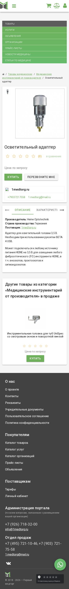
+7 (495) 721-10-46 (21, 543)
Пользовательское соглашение (27, 416)
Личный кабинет (16, 496)
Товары (10, 23)
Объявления (13, 36)
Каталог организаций (19, 456)
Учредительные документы (24, 409)
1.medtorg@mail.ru (39, 197)
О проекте (12, 389)
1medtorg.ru (20, 189)
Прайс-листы (13, 48)
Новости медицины (17, 54)
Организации (13, 42)
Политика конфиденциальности (27, 423)
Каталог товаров (16, 443)
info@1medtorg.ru (16, 529)
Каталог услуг (14, 449)
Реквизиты (13, 403)
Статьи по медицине (18, 60)
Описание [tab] (23, 209)
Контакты (12, 396)
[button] (65, 5)
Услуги (9, 29)
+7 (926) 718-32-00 (21, 524)
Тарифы (10, 489)
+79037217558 (16, 197)
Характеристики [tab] (49, 209)
